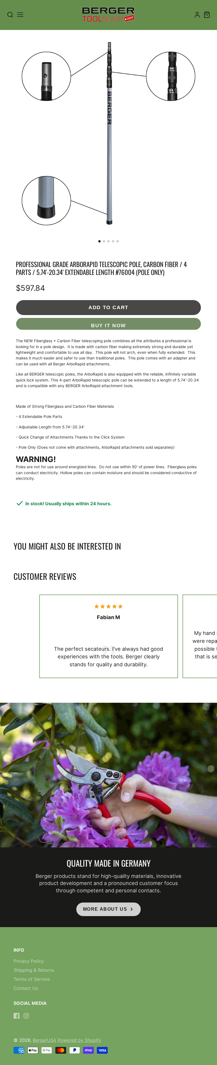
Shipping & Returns (34, 970)
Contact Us (26, 988)
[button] (99, 241)
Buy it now (108, 325)
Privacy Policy (29, 961)
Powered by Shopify (79, 1040)
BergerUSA (44, 1040)
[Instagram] (26, 1016)
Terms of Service (32, 979)
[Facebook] (17, 1016)
